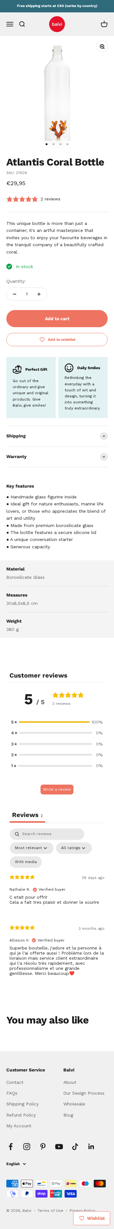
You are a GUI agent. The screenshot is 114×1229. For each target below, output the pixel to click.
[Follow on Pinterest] (43, 1146)
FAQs (11, 1093)
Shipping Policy (22, 1103)
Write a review (57, 789)
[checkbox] (26, 862)
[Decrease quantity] (14, 294)
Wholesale (74, 1103)
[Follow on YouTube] (59, 1146)
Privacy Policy (82, 1210)
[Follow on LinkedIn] (91, 1146)
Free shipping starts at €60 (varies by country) (57, 6)
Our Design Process (83, 1093)
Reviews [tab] (27, 815)
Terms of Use (51, 1210)
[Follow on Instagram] (26, 1146)
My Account (18, 1125)
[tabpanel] (57, 907)
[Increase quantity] (39, 294)
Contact (14, 1082)
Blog (68, 1115)
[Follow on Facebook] (10, 1146)
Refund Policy (21, 1115)
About (69, 1082)
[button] (57, 722)
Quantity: (16, 281)
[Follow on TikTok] (75, 1146)
